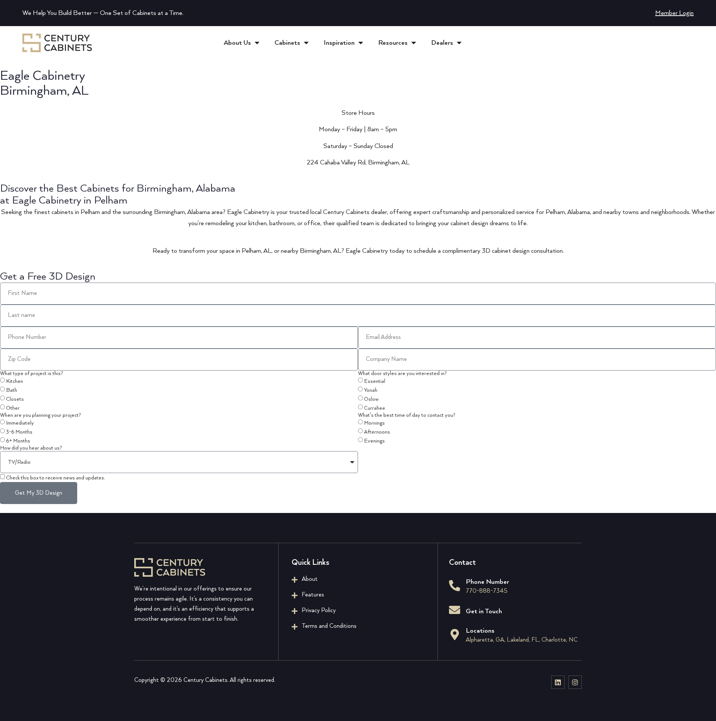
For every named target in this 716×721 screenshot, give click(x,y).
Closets (15, 400)
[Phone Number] (454, 585)
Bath (11, 391)
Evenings (374, 441)
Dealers (442, 43)
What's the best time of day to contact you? (406, 415)
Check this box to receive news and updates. (55, 478)
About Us (237, 43)
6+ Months (18, 441)
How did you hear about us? (31, 448)
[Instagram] (575, 682)
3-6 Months (19, 432)
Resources (393, 43)
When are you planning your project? (40, 415)
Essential (374, 382)
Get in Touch (484, 611)
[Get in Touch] (454, 609)
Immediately (20, 423)
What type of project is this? (31, 374)
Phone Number (487, 582)
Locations (480, 631)
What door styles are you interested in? (402, 374)
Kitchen (14, 382)
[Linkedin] (558, 682)
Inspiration (339, 43)
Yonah (370, 391)
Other (13, 409)
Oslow (371, 400)
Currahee (374, 409)
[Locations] (454, 634)
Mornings (374, 423)
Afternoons (377, 432)
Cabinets (287, 43)
